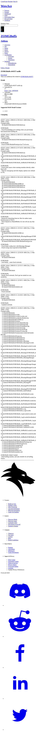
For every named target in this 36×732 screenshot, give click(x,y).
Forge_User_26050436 (11, 90)
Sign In (15, 1)
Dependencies (12, 63)
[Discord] (19, 605)
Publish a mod (12, 505)
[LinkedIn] (19, 698)
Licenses (10, 568)
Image (6, 48)
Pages (6, 53)
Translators (11, 60)
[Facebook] (19, 667)
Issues (6, 50)
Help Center (11, 560)
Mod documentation (14, 510)
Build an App (12, 504)
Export (10, 58)
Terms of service (13, 563)
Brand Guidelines (13, 540)
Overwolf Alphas (13, 566)
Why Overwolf (12, 507)
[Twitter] (19, 729)
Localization (8, 55)
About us (10, 533)
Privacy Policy (12, 565)
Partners (10, 547)
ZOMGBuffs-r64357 (27, 76)
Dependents (11, 65)
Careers (10, 537)
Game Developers (13, 552)
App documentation (14, 509)
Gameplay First (12, 523)
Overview (7, 45)
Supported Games (13, 561)
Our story (11, 535)
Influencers (11, 551)
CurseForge (4, 1)
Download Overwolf (14, 524)
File (5, 46)
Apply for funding (13, 512)
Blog (9, 538)
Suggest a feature (13, 526)
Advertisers (11, 549)
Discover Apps (12, 521)
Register (10, 1)
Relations (7, 61)
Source (6, 51)
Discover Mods (12, 519)
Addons (4, 41)
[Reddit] (19, 636)
